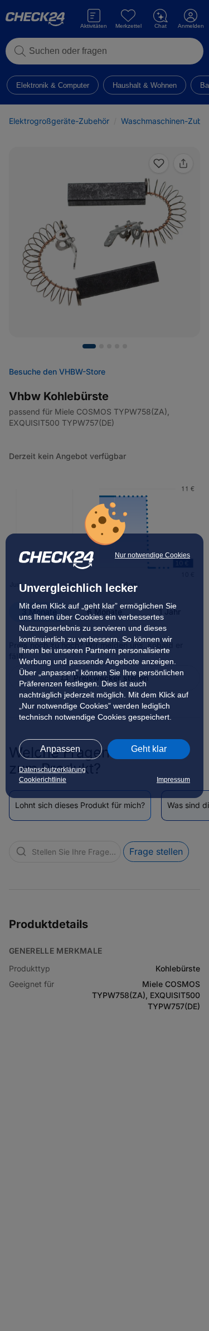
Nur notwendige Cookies (152, 555)
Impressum (173, 780)
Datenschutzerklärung (52, 770)
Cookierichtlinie (42, 780)
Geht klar (149, 749)
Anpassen (60, 749)
